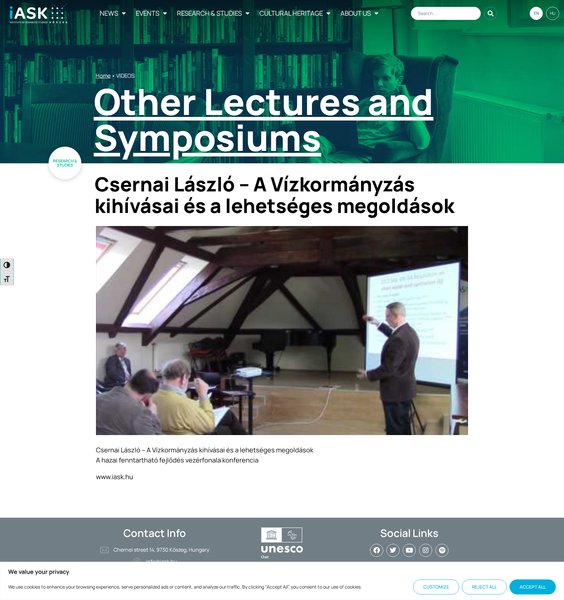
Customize (436, 587)
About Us (355, 13)
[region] (282, 581)
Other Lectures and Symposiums (263, 119)
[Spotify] (441, 550)
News (109, 13)
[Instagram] (425, 550)
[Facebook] (376, 550)
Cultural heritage (291, 13)
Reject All (484, 587)
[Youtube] (409, 550)
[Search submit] (490, 13)
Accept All (533, 587)
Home (103, 75)
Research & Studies (209, 13)
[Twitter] (393, 550)
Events (147, 13)
